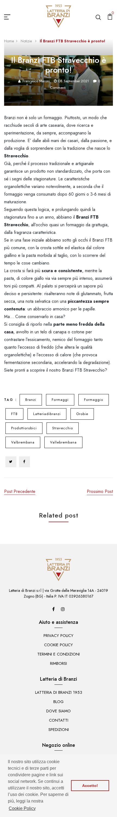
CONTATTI (58, 720)
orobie (82, 413)
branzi (30, 399)
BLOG (58, 702)
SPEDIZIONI (58, 730)
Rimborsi (58, 663)
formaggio (93, 399)
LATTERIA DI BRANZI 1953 (58, 692)
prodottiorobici (24, 428)
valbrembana (23, 442)
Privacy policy (58, 636)
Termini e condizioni (58, 654)
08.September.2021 (73, 81)
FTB (14, 413)
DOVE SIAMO (58, 711)
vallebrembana (63, 442)
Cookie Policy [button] (22, 808)
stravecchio (62, 428)
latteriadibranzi (47, 413)
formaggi (60, 399)
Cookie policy (58, 645)
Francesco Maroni (36, 81)
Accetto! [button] (90, 785)
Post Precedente (19, 491)
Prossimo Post (100, 491)
